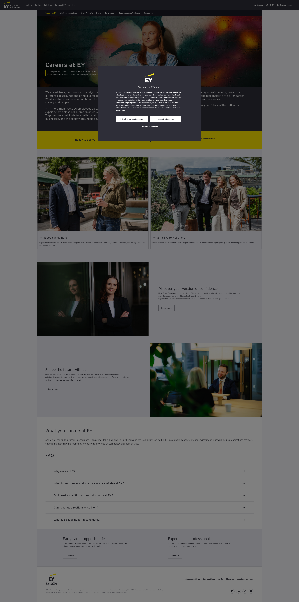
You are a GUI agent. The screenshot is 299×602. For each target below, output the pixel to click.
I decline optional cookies (131, 119)
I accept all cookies (165, 119)
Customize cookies (149, 126)
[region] (149, 103)
